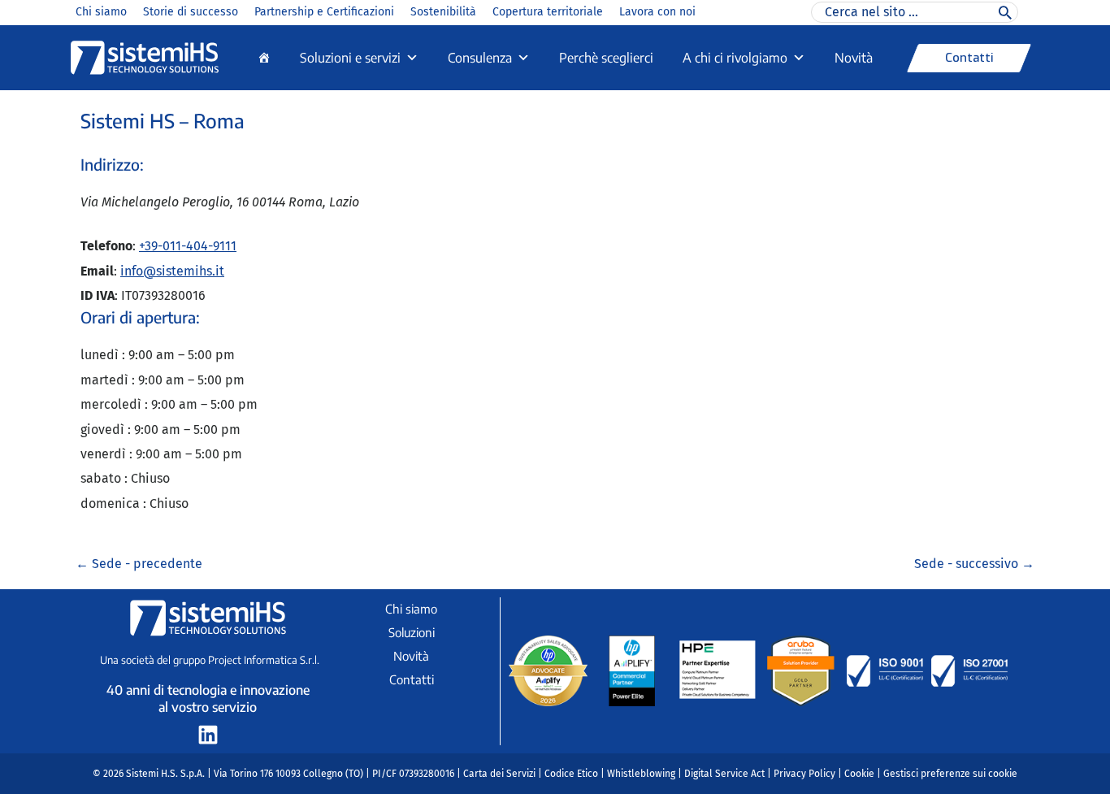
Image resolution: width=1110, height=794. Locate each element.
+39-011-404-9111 (187, 246)
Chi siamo (101, 12)
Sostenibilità (443, 12)
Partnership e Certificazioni (324, 12)
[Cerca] (1005, 12)
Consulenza (480, 58)
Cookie (859, 773)
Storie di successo (190, 12)
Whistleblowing (641, 773)
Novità (854, 58)
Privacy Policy (804, 773)
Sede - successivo (974, 563)
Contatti (411, 679)
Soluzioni (411, 632)
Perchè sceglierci (606, 58)
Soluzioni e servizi (350, 58)
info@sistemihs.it (172, 271)
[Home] (264, 57)
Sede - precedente (139, 563)
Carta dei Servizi (499, 773)
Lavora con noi (657, 12)
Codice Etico (571, 773)
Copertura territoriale (547, 12)
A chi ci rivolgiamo (735, 58)
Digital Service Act (724, 773)
